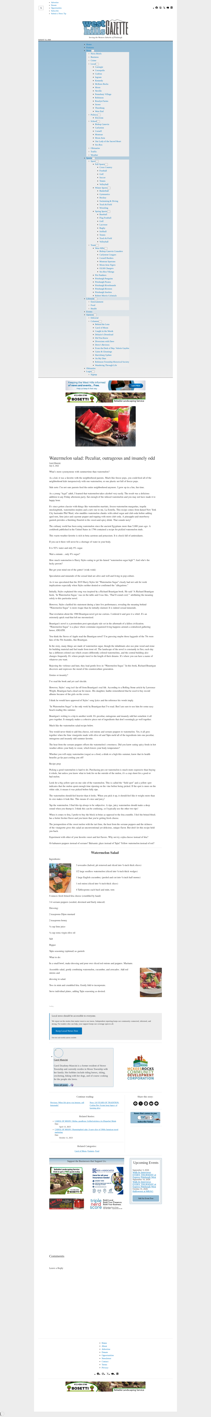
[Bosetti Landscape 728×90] (105, 401)
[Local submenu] (97, 64)
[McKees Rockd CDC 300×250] (140, 1080)
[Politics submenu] (99, 115)
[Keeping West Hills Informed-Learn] (105, 389)
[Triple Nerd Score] (106, 1208)
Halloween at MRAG (143, 1191)
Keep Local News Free (67, 1030)
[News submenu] (92, 51)
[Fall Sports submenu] (106, 164)
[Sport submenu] (97, 161)
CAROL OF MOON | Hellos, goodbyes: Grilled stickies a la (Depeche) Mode (85, 1121)
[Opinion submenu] (95, 315)
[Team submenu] (97, 245)
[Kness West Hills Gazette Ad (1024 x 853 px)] (106, 1193)
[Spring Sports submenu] (108, 211)
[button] (41, 8)
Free (145, 1198)
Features (90, 1151)
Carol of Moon (80, 1151)
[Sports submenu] (93, 158)
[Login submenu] (93, 371)
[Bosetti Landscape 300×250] (66, 1193)
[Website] (72, 1085)
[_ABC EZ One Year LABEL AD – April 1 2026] (66, 1208)
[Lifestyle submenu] (95, 299)
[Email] (69, 1085)
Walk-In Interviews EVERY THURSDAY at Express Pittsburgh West (144, 1175)
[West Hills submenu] (105, 248)
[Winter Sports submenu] (108, 188)
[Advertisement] (105, 1228)
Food (97, 1151)
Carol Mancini (55, 463)
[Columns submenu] (100, 321)
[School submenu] (98, 121)
